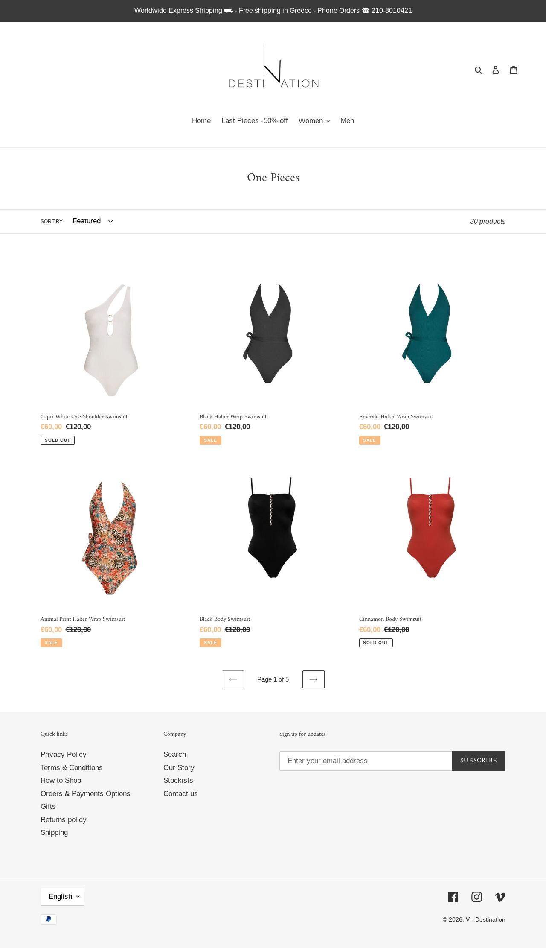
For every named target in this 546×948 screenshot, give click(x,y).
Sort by (52, 222)
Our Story (179, 768)
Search (174, 754)
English (60, 896)
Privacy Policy (64, 754)
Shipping (54, 832)
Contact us (180, 794)
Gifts (48, 806)
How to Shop (61, 780)
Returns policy (64, 820)
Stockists (178, 780)
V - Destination (485, 919)
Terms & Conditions (72, 768)
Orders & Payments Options (86, 794)
